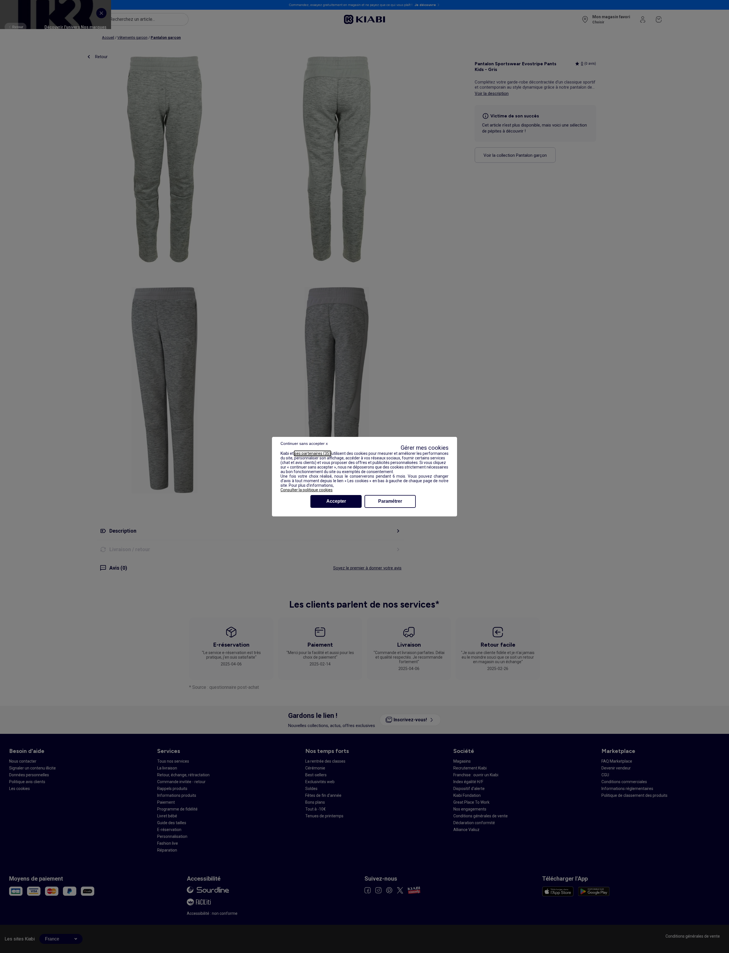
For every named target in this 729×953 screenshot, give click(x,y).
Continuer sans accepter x (304, 443)
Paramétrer (390, 501)
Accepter (336, 501)
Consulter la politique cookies (306, 490)
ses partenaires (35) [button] (312, 453)
